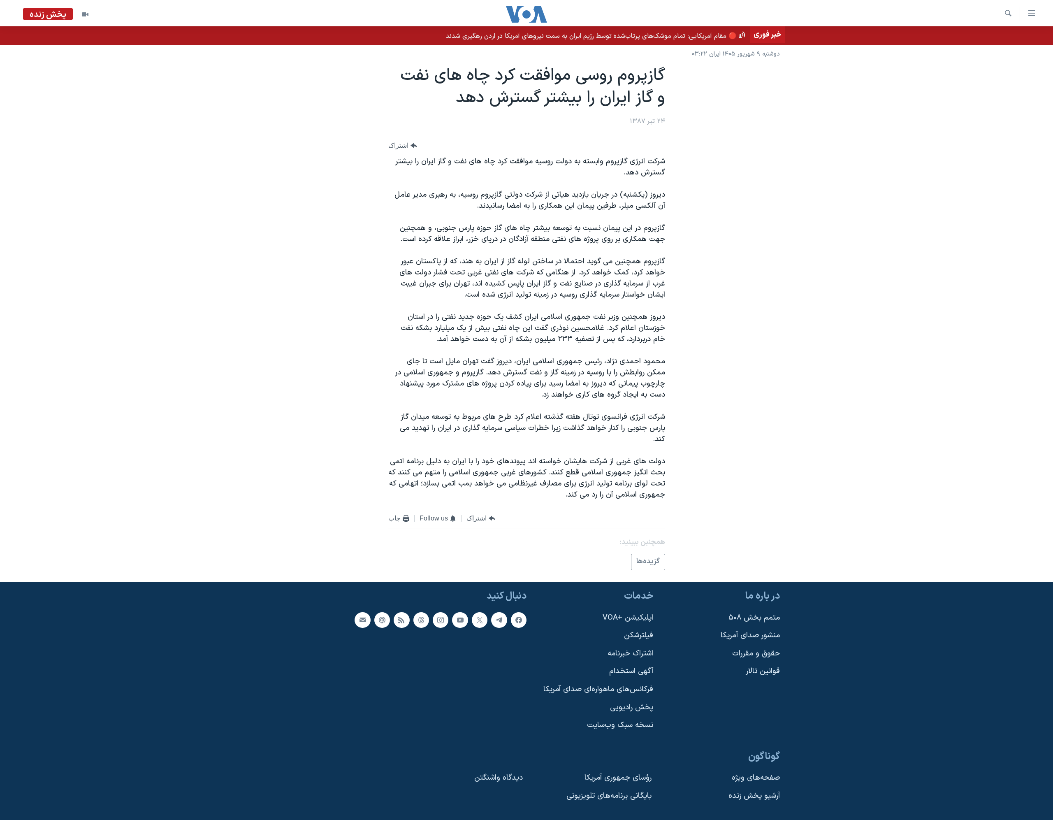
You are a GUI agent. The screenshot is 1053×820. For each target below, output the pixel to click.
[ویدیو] (85, 14)
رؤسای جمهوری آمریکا (618, 777)
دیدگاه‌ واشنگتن (498, 777)
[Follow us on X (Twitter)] (479, 620)
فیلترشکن (638, 635)
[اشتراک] (362, 620)
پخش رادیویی (631, 707)
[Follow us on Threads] (421, 620)
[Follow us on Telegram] (499, 620)
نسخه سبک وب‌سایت (620, 725)
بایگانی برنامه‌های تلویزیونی (609, 795)
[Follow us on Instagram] (440, 620)
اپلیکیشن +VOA (628, 617)
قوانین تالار (763, 671)
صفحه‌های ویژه (756, 777)
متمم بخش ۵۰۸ (754, 617)
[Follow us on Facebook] (518, 620)
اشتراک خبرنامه (630, 653)
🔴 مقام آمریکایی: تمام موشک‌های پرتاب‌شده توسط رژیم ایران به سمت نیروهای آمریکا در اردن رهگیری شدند (591, 36)
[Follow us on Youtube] (460, 620)
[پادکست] (382, 620)
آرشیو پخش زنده (754, 795)
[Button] (402, 145)
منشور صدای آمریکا (750, 635)
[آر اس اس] (401, 620)
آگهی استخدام (631, 671)
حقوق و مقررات (756, 653)
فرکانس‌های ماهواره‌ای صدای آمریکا (598, 689)
